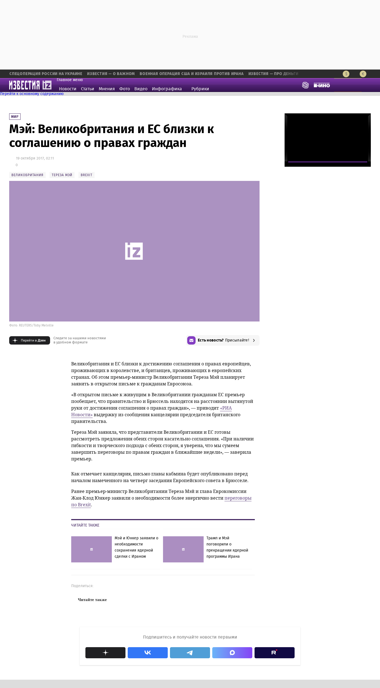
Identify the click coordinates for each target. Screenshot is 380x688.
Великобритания (27, 175)
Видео (140, 89)
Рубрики (200, 89)
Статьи (87, 89)
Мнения (107, 89)
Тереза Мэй (62, 175)
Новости (68, 89)
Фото (124, 89)
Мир (15, 116)
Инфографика (167, 89)
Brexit (86, 175)
